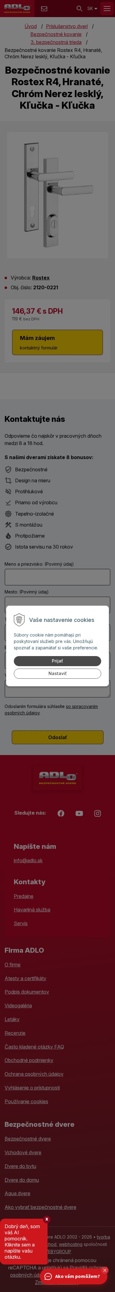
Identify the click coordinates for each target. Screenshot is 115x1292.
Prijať (57, 660)
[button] (105, 1270)
